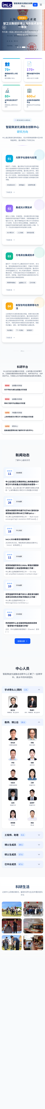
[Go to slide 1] (19, 47)
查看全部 (21, 641)
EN (35, 4)
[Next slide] (41, 27)
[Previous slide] (4, 27)
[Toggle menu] (41, 4)
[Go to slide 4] (27, 47)
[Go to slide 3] (25, 47)
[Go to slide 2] (22, 47)
